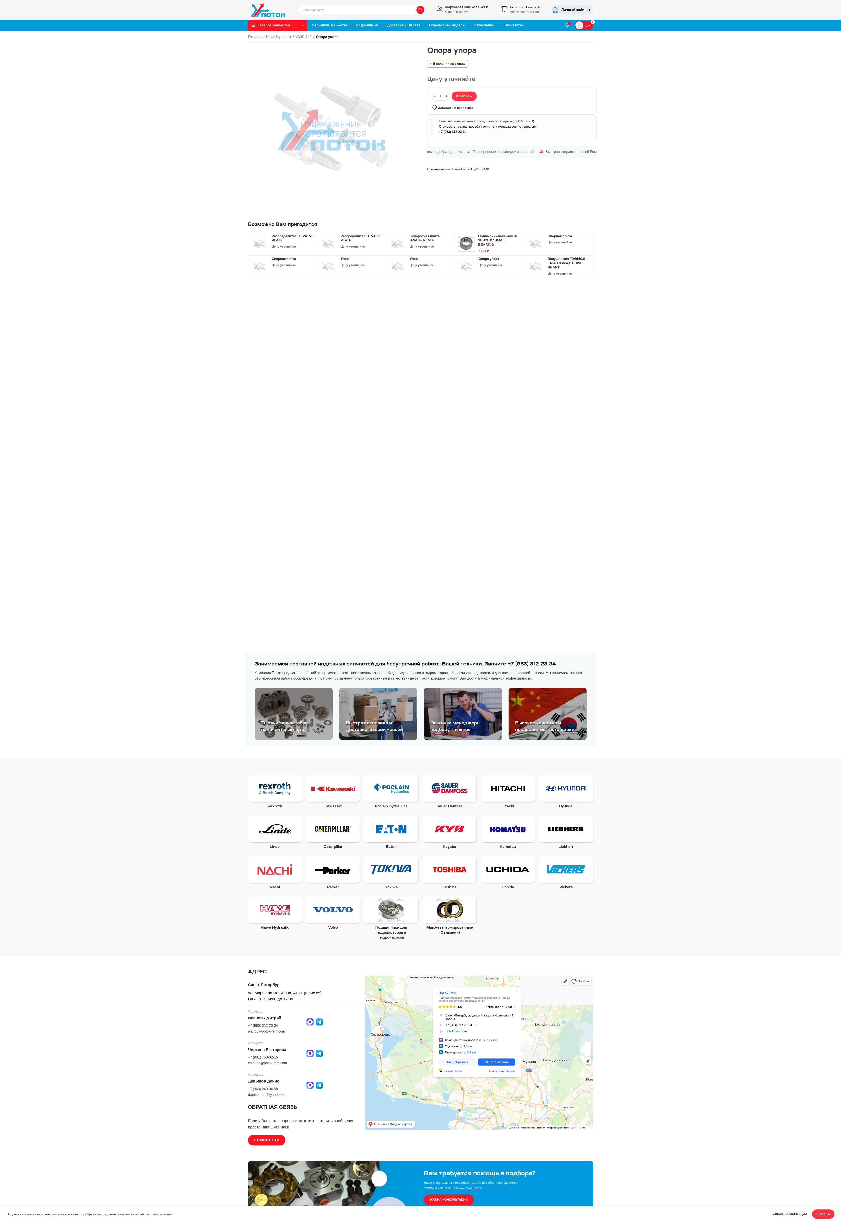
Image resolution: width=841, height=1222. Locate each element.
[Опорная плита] (535, 244)
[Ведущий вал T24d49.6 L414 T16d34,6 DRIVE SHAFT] (535, 267)
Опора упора (489, 259)
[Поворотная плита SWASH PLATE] (397, 244)
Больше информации (790, 1214)
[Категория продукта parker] (333, 874)
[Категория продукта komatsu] (508, 834)
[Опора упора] (466, 267)
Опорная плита (560, 236)
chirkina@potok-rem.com (267, 1063)
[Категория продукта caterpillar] (333, 834)
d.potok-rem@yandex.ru (266, 1095)
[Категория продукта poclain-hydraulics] (391, 793)
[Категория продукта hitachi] (508, 793)
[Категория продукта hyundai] (566, 793)
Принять (823, 1214)
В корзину (464, 96)
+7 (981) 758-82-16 (263, 1057)
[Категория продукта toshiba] (449, 874)
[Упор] (328, 267)
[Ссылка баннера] (294, 714)
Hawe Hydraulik (278, 37)
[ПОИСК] (420, 10)
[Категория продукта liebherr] (566, 834)
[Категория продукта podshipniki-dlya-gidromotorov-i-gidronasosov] (391, 920)
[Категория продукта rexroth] (275, 793)
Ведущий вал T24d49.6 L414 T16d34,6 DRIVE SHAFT (566, 263)
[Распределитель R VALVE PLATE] (259, 244)
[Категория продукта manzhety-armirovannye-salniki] (449, 917)
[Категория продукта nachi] (275, 874)
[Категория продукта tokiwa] (391, 874)
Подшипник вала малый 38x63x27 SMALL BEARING (497, 241)
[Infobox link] (463, 10)
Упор (345, 259)
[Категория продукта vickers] (566, 874)
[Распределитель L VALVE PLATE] (328, 244)
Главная (255, 37)
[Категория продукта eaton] (391, 834)
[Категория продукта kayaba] (449, 834)
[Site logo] (268, 9)
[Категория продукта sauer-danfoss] (449, 793)
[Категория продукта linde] (275, 834)
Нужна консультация (449, 1199)
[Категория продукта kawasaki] (333, 793)
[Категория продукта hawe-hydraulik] (275, 915)
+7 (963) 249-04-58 (263, 1089)
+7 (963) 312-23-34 (452, 132)
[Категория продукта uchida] (508, 874)
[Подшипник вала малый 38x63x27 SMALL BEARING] (466, 244)
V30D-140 (304, 37)
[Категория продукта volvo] (333, 915)
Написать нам (266, 1140)
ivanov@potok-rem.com (266, 1031)
